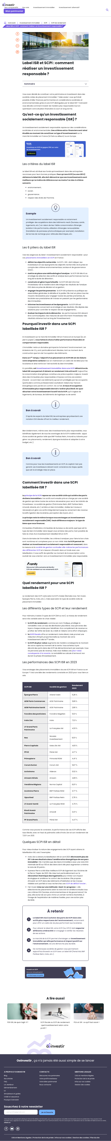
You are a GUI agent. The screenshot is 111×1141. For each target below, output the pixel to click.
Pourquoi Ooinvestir (11, 1100)
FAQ (5, 1082)
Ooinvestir (12, 23)
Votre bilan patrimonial (48, 1082)
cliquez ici (7, 1122)
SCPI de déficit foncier (76, 883)
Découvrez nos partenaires (49, 1075)
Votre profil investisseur (48, 1079)
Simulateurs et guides (12, 1094)
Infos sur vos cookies (82, 1082)
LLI (5, 1091)
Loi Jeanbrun (9, 1085)
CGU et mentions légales (84, 1075)
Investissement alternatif (69, 7)
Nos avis (25, 7)
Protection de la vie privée (85, 1079)
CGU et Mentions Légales (21, 1138)
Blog (5, 1075)
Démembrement (10, 1088)
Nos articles (8, 1079)
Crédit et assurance (11, 1097)
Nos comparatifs (11, 7)
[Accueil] (55, 1045)
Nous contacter (45, 1085)
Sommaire (29, 83)
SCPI (45, 23)
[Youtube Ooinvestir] (12, 1129)
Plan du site (95, 1138)
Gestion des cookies (82, 1085)
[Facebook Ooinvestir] (6, 1129)
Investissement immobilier (44, 7)
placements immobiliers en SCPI (40, 258)
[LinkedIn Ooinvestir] (18, 1129)
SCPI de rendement (58, 23)
